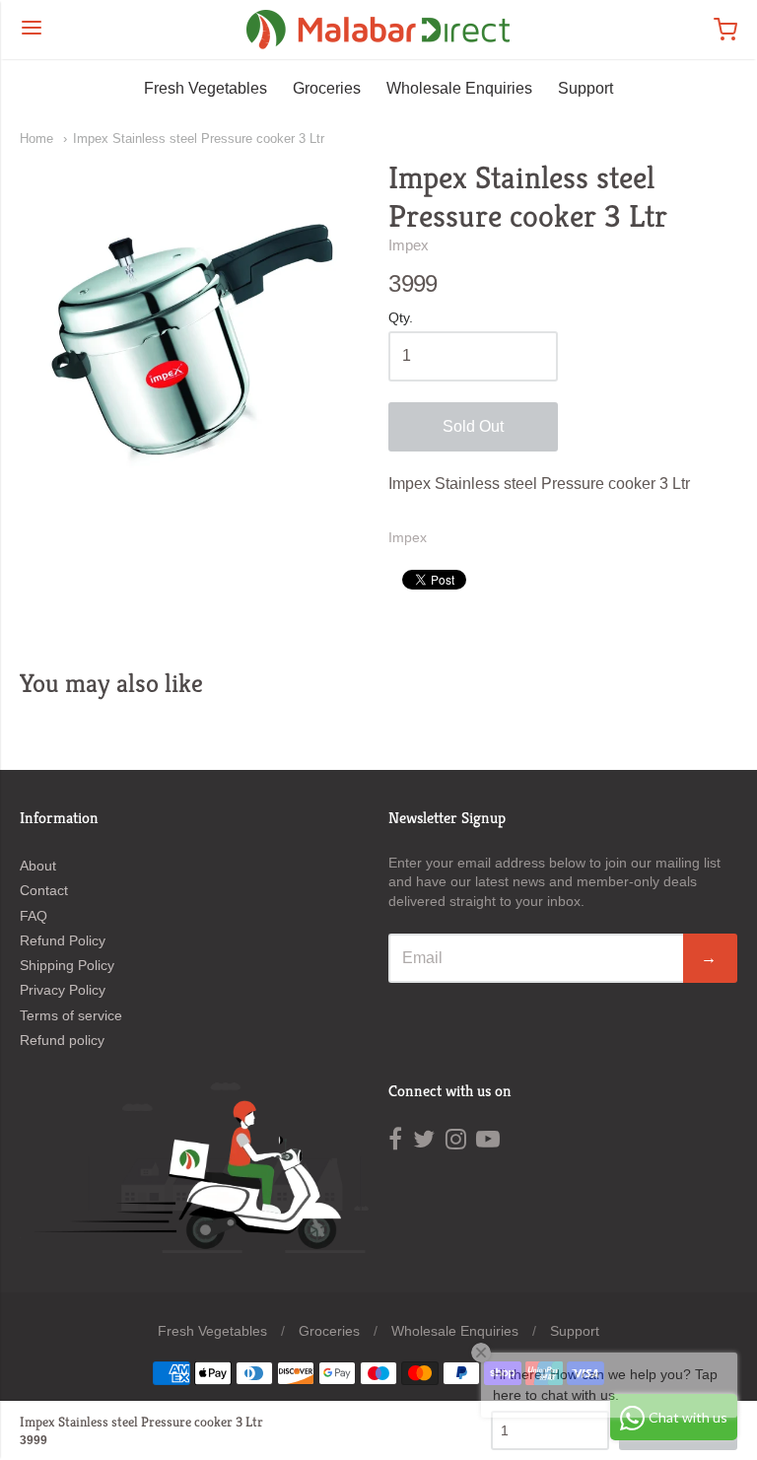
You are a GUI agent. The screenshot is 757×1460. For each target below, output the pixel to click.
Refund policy (62, 1040)
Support (585, 88)
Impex (408, 245)
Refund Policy (62, 940)
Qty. (400, 318)
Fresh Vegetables (205, 88)
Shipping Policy (67, 965)
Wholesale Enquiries (459, 88)
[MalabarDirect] (378, 29)
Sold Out (473, 426)
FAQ (33, 916)
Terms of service (71, 1015)
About (38, 865)
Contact (44, 890)
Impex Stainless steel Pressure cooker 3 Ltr (198, 138)
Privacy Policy (62, 990)
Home (36, 138)
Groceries (327, 88)
